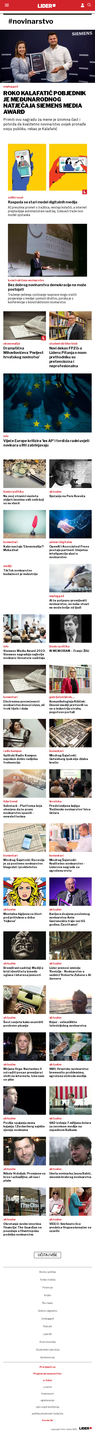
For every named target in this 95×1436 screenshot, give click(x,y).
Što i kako (47, 1303)
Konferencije (47, 1357)
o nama (47, 1386)
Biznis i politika (47, 1271)
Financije (47, 1287)
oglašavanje (47, 1400)
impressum (47, 1393)
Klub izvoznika (48, 1341)
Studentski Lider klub (47, 1349)
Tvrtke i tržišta (47, 1279)
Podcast (47, 1326)
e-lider (47, 1380)
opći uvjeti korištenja (47, 1406)
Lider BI (47, 1334)
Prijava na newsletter (47, 1373)
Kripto (47, 1295)
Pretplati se (48, 1367)
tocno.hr (47, 1420)
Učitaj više (47, 1255)
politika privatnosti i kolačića (47, 1413)
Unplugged (47, 1318)
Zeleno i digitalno (47, 1310)
